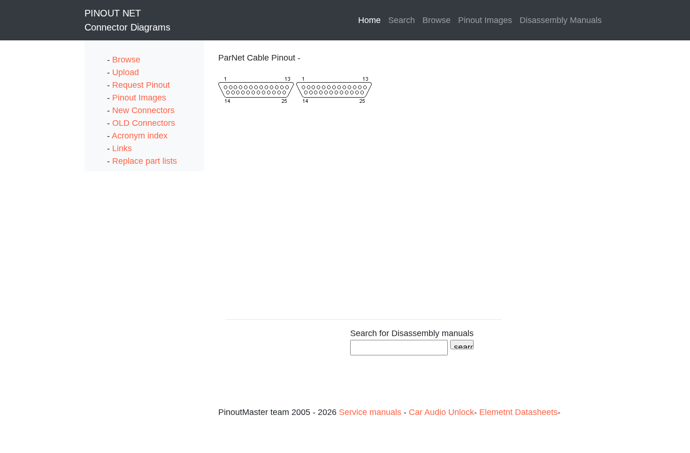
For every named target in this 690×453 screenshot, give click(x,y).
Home (371, 20)
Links (122, 148)
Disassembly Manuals (561, 20)
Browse (436, 20)
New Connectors (143, 110)
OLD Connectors (143, 123)
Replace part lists (144, 161)
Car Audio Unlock (441, 412)
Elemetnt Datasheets (518, 412)
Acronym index (140, 135)
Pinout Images (485, 20)
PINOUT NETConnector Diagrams (127, 20)
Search (401, 20)
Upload (125, 72)
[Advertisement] (122, 312)
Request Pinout (141, 85)
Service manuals (371, 412)
